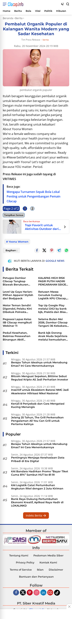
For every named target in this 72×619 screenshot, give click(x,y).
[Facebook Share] (37, 250)
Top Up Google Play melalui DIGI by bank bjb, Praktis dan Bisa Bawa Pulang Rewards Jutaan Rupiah (53, 309)
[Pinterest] (30, 593)
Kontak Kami (48, 562)
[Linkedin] (43, 593)
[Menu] (5, 4)
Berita (46, 39)
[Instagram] (37, 593)
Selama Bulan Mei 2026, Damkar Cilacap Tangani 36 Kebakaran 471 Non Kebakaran (53, 323)
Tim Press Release (30, 39)
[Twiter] (23, 593)
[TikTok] (57, 593)
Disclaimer (56, 569)
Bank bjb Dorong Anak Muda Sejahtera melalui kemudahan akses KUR (52, 336)
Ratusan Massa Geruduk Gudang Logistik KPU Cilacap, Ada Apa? (52, 295)
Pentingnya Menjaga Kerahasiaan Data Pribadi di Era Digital (37, 459)
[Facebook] (16, 593)
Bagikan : (11, 250)
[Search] (67, 4)
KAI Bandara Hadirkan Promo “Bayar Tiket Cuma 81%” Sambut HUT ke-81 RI (39, 473)
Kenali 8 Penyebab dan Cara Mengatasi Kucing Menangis (37, 405)
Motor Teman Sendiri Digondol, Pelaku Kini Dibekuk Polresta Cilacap (17, 309)
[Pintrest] (51, 250)
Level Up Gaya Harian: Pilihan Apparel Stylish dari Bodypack (18, 295)
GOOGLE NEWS (55, 260)
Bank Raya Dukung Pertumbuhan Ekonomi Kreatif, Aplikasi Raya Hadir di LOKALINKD (37, 502)
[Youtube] (50, 593)
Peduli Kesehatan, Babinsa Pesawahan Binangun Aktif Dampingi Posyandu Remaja (17, 336)
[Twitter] (44, 250)
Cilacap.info (15, 4)
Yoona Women (18, 241)
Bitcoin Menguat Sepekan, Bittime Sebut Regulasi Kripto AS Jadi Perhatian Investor (39, 378)
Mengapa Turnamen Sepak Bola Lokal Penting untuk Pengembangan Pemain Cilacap (33, 196)
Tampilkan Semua (13, 215)
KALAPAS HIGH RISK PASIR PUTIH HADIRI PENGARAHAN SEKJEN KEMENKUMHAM (53, 281)
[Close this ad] (69, 606)
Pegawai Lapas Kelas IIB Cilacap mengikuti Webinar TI (17, 322)
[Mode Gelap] (63, 4)
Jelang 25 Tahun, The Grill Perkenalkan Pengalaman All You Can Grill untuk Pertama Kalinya (37, 421)
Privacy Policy (25, 562)
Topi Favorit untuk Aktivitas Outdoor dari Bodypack (42, 227)
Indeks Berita (34, 515)
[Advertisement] (36, 614)
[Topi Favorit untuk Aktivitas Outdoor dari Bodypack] (12, 226)
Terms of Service (21, 569)
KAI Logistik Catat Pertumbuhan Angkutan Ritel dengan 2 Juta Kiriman (37, 487)
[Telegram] (59, 250)
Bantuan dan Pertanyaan (36, 576)
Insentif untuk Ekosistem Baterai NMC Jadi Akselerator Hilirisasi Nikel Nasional (40, 391)
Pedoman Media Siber (48, 555)
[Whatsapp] (66, 250)
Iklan (40, 569)
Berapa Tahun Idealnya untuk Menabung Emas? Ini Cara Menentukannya (39, 364)
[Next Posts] (64, 227)
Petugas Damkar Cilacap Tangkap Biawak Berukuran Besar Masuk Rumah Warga (17, 281)
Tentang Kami (18, 555)
